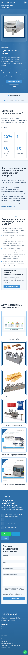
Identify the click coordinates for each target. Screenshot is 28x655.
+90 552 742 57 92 (5, 7)
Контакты (3, 633)
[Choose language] (25, 2)
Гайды (11, 5)
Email (4, 562)
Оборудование (5, 5)
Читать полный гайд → (8, 206)
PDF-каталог (4, 635)
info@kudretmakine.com (7, 643)
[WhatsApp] (25, 652)
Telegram (16, 533)
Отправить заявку (14, 598)
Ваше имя (5, 555)
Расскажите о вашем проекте (10, 574)
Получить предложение (14, 81)
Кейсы (3, 628)
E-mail (5, 538)
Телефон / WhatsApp (8, 568)
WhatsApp (14, 86)
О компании (4, 631)
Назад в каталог (5, 47)
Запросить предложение (12, 286)
